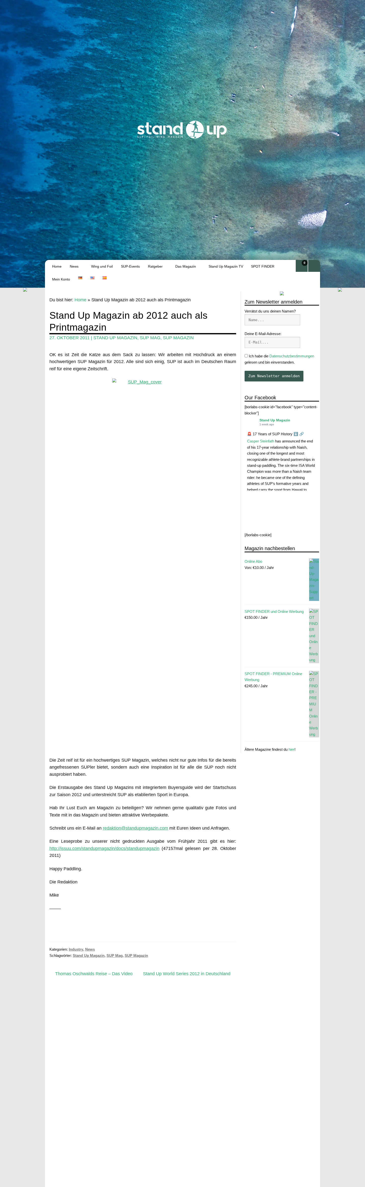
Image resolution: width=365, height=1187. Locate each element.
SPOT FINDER (262, 266)
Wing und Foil (102, 266)
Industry (76, 949)
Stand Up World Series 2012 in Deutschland (186, 974)
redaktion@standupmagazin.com (135, 828)
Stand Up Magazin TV (226, 266)
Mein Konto (61, 279)
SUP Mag (150, 337)
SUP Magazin (178, 337)
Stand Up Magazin (274, 420)
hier (291, 749)
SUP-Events (130, 266)
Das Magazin (185, 266)
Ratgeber (155, 266)
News (74, 266)
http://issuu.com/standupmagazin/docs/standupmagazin (104, 848)
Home (57, 266)
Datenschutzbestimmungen (291, 356)
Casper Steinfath (260, 441)
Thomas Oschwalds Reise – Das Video (94, 974)
